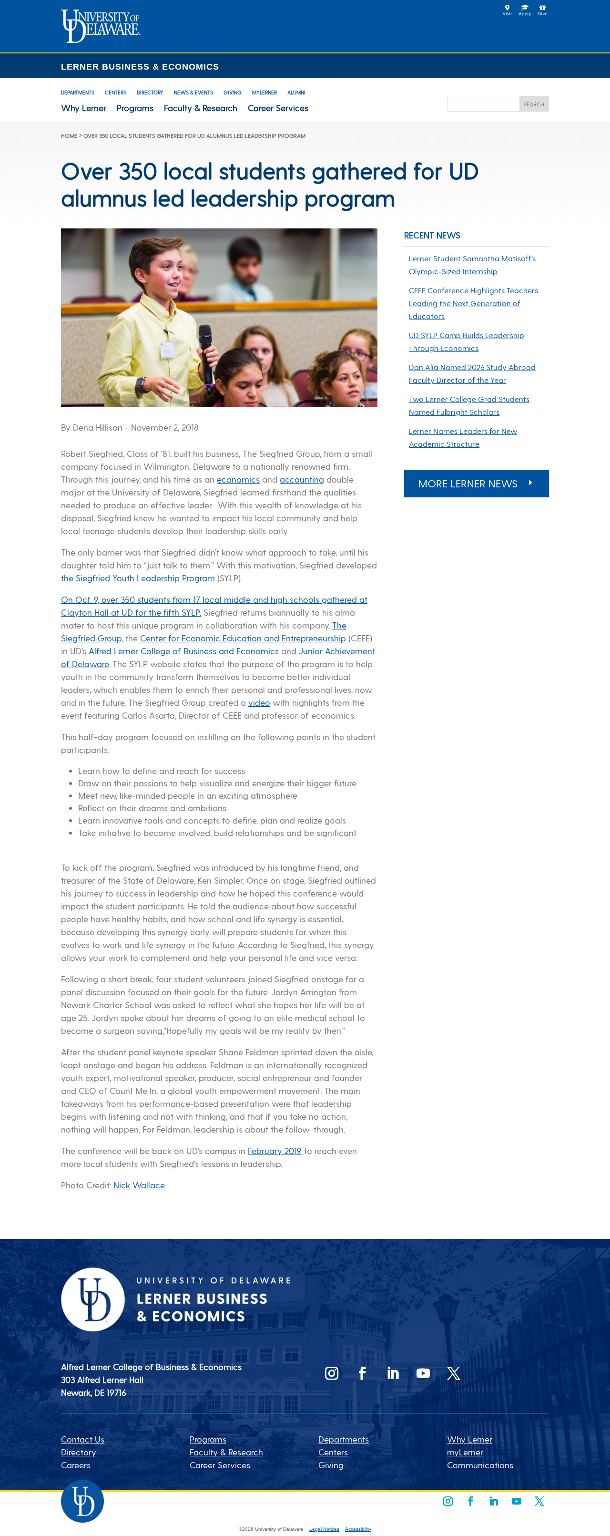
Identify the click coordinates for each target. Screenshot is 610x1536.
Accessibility (358, 1529)
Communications (480, 1465)
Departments (77, 92)
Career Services (278, 107)
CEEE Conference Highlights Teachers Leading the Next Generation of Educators (473, 303)
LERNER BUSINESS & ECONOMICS (140, 67)
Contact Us (82, 1439)
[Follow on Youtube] (423, 1373)
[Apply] (101, 39)
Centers (115, 92)
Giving (233, 92)
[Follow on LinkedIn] (392, 1373)
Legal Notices (324, 1529)
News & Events (193, 92)
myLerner (264, 92)
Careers (76, 1465)
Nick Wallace (139, 1185)
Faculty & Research (200, 107)
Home (69, 135)
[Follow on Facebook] (362, 1373)
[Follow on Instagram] (331, 1373)
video (259, 702)
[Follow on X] (453, 1373)
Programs (135, 107)
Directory (150, 92)
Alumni (296, 92)
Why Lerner (83, 107)
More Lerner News (468, 483)
